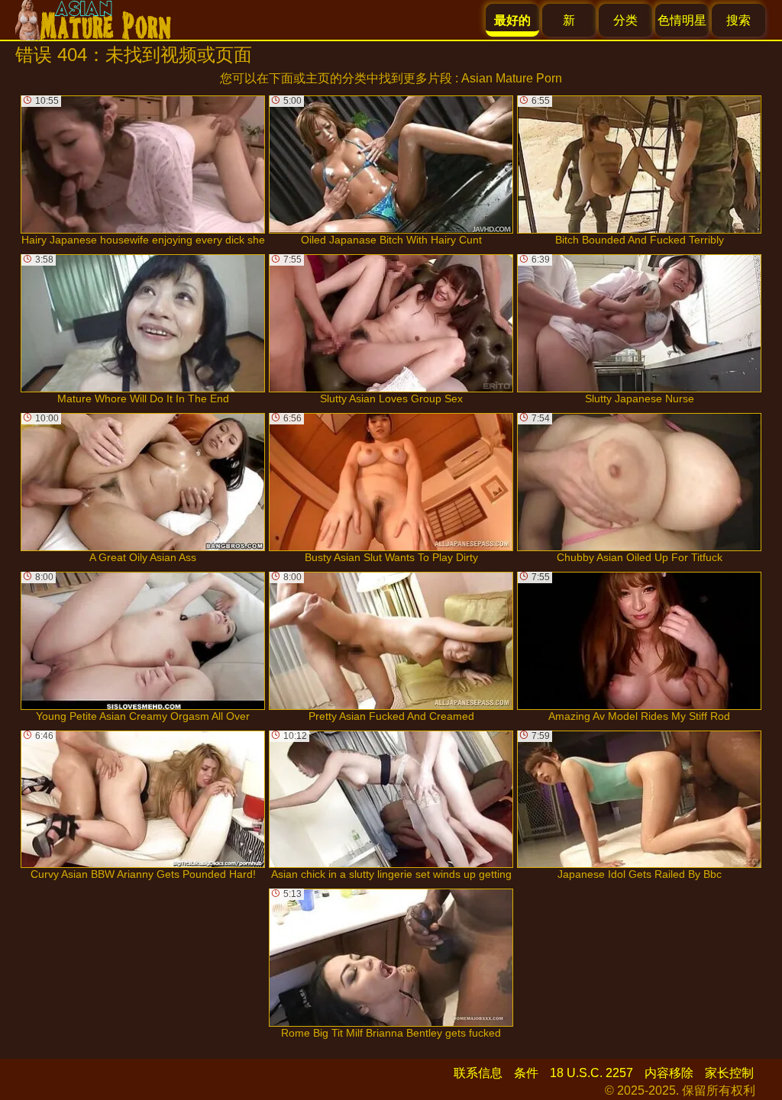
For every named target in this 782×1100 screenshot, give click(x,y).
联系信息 (478, 1072)
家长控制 (729, 1072)
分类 (625, 20)
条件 (526, 1072)
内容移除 (669, 1072)
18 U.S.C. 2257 (591, 1072)
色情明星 (682, 20)
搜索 (738, 20)
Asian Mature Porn (511, 78)
